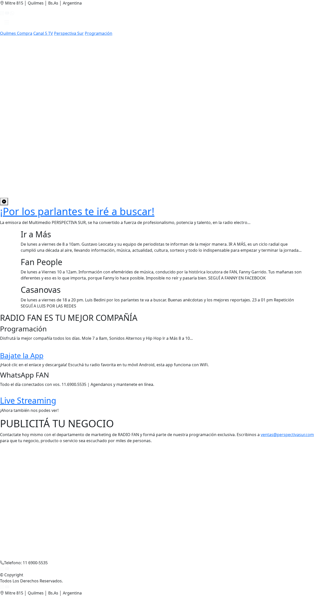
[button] (7, 23)
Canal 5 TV (43, 33)
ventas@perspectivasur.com (287, 434)
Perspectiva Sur (69, 33)
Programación (98, 33)
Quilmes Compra (16, 33)
